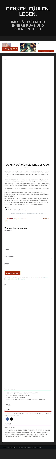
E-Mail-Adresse (9, 256)
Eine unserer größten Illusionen (14, 395)
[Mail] (11, 419)
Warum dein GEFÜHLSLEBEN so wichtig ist (10, 49)
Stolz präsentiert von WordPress (12, 447)
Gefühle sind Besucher (12, 397)
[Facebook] (7, 419)
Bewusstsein (22, 213)
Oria (28, 447)
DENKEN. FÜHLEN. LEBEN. (28, 11)
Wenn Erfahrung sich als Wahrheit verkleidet (18, 393)
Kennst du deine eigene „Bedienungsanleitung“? (46, 51)
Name (7, 249)
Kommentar (8, 230)
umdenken (43, 213)
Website (7, 263)
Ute (31, 167)
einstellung (37, 213)
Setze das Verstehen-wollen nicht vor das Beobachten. (21, 399)
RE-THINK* (46, 218)
